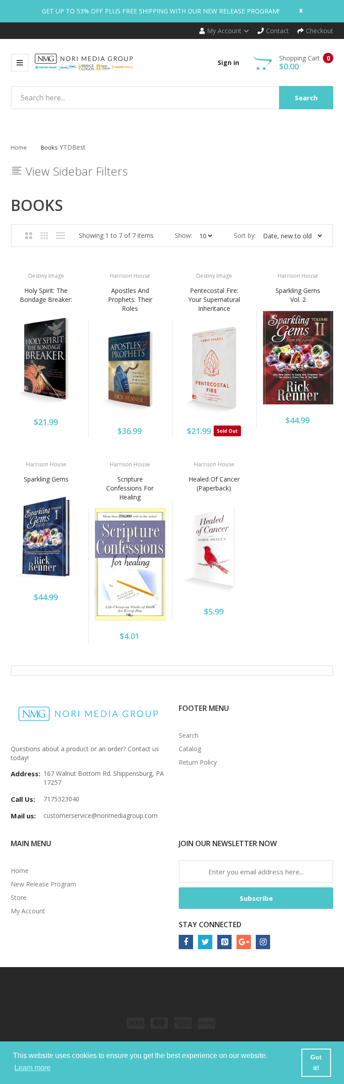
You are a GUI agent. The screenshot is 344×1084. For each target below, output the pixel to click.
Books (49, 147)
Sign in (228, 62)
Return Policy (198, 762)
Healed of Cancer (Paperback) (214, 483)
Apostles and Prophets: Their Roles (130, 299)
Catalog (190, 748)
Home (19, 147)
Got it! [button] (316, 1062)
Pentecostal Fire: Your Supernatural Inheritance (214, 299)
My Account (28, 911)
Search (188, 735)
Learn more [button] (32, 1067)
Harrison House (130, 276)
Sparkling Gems (46, 479)
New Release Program (43, 884)
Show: (183, 235)
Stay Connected (210, 924)
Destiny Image (46, 276)
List (60, 235)
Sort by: (245, 235)
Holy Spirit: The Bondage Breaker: (46, 295)
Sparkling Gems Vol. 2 (297, 295)
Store (18, 897)
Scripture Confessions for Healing (130, 488)
